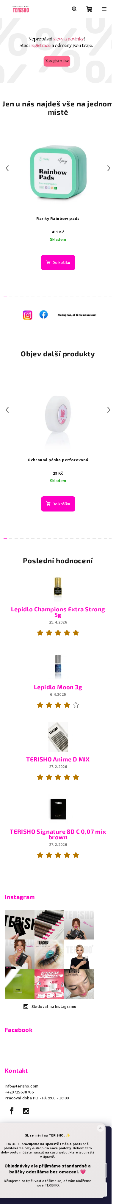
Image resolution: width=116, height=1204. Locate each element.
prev (7, 168)
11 (66, 538)
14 (83, 538)
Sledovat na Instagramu (54, 1007)
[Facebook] (11, 1111)
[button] (6, 50)
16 (94, 538)
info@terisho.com (21, 1086)
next (109, 168)
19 (110, 538)
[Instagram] (26, 1111)
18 (105, 538)
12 (71, 538)
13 (77, 538)
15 (88, 538)
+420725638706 (19, 1092)
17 (99, 538)
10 (60, 538)
